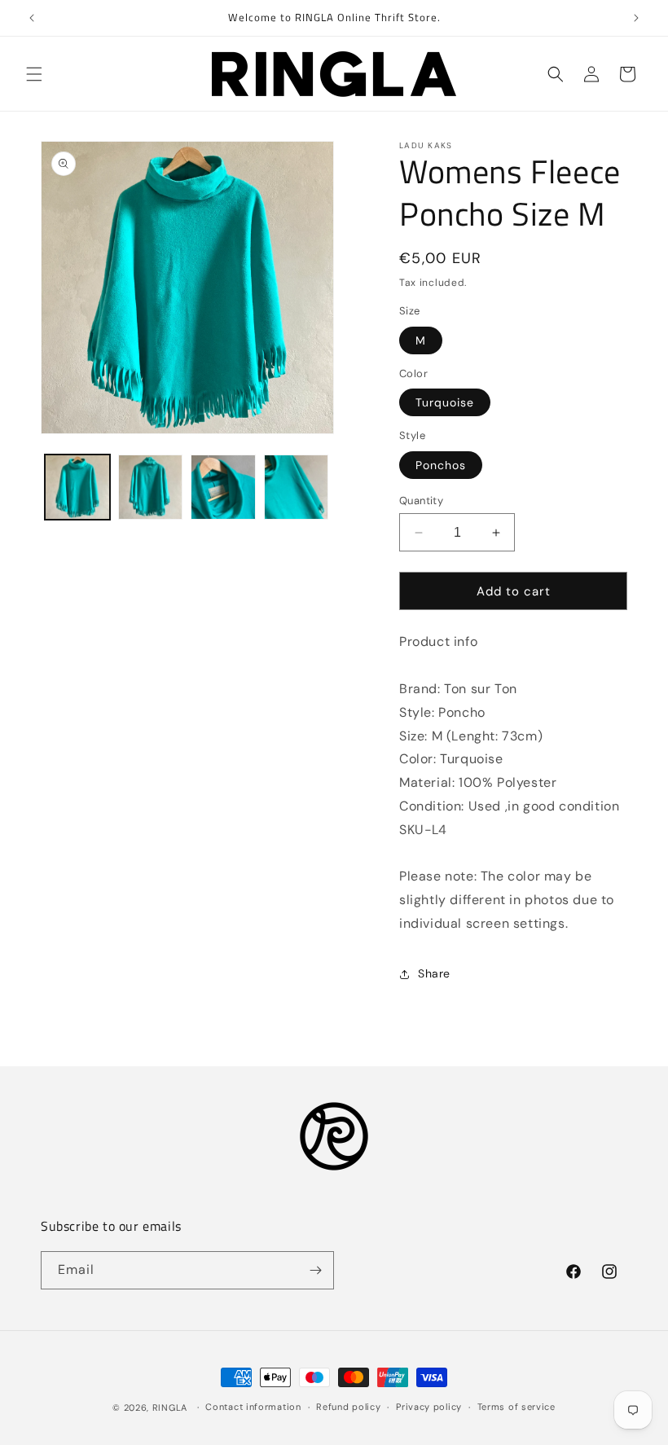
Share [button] (434, 973)
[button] (34, 74)
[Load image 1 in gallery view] (77, 487)
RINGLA (169, 1407)
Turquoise (444, 402)
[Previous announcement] (32, 18)
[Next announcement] (636, 18)
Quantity (421, 500)
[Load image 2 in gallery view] (150, 487)
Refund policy (348, 1406)
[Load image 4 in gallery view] (296, 487)
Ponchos (440, 465)
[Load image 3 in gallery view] (223, 487)
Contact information (253, 1406)
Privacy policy (429, 1406)
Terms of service (516, 1406)
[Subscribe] (315, 1270)
